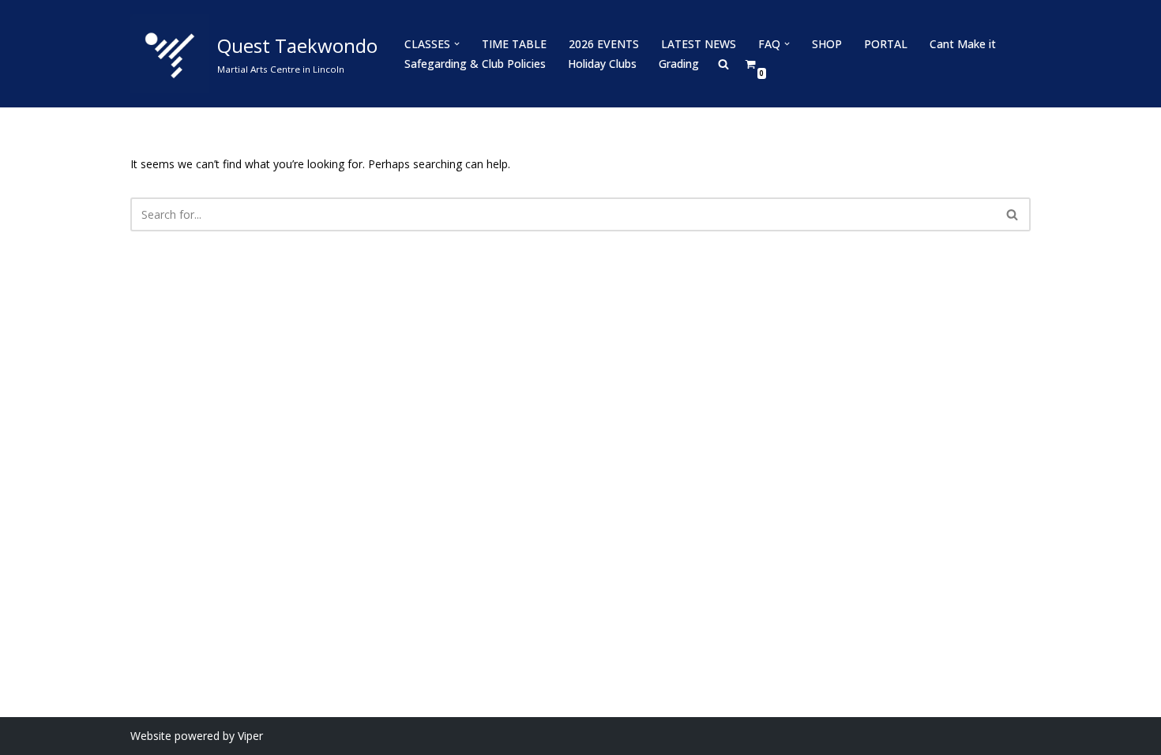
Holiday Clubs (602, 63)
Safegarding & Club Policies (475, 63)
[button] (457, 44)
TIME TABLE (514, 43)
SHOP (827, 43)
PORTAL (885, 43)
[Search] (1013, 214)
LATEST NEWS (698, 43)
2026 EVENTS (604, 43)
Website (150, 735)
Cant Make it (963, 43)
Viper (250, 735)
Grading (679, 63)
